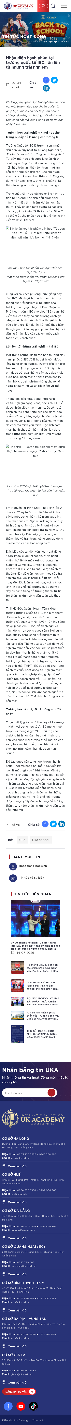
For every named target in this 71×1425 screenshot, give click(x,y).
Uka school (40, 839)
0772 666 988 (25, 1298)
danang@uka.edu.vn (22, 1229)
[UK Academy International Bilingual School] (19, 5)
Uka (22, 839)
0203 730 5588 (26, 1154)
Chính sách (39, 1420)
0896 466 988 (47, 1226)
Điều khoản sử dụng (15, 1420)
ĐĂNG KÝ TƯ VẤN (16, 1391)
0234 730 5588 (26, 1189)
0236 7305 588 (26, 1226)
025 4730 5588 (26, 1334)
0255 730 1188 (25, 1262)
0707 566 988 (47, 1154)
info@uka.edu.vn (20, 1157)
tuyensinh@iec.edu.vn (23, 1265)
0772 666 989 (47, 1334)
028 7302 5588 (46, 1298)
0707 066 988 (47, 1189)
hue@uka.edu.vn (20, 1193)
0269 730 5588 (26, 1370)
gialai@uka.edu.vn (21, 1374)
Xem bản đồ (17, 1166)
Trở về (15, 824)
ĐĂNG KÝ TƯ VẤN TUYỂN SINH (43, 6)
